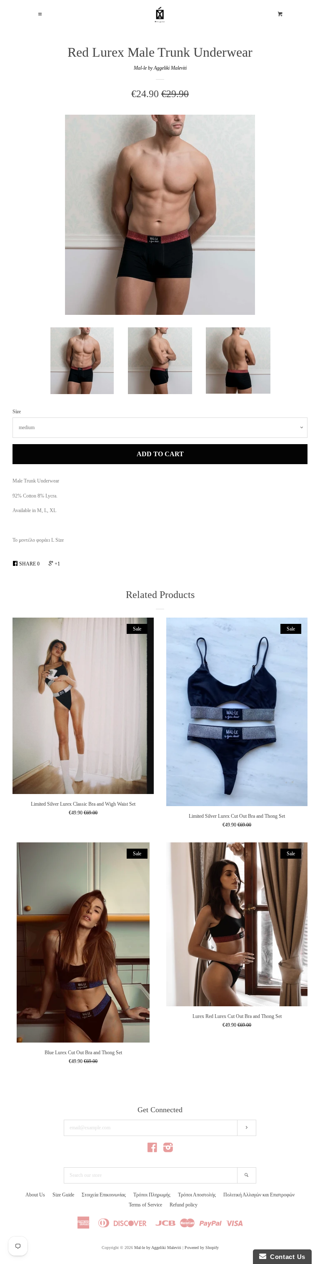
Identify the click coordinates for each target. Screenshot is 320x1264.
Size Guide (63, 1195)
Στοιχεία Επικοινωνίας (104, 1195)
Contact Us (285, 1256)
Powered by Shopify (202, 1247)
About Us (35, 1195)
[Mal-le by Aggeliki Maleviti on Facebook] (152, 1150)
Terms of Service (145, 1205)
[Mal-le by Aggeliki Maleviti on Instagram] (168, 1150)
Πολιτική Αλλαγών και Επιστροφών (259, 1195)
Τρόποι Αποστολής (197, 1195)
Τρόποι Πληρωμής (151, 1195)
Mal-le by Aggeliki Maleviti (160, 68)
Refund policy (184, 1205)
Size (16, 412)
